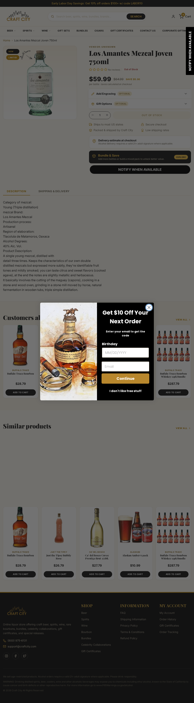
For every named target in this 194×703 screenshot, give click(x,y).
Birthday (109, 344)
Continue (126, 378)
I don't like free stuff (126, 391)
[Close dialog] (149, 307)
